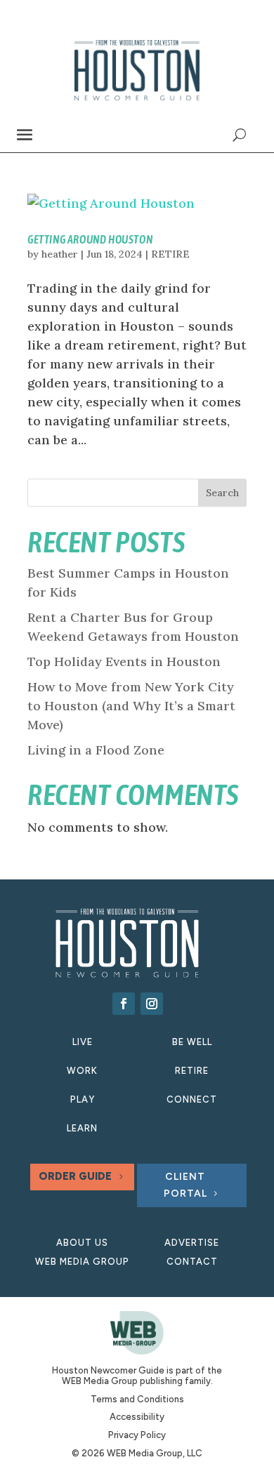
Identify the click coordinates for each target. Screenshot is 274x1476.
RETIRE (170, 254)
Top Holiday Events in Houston (124, 661)
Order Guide (75, 1176)
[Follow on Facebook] (123, 1003)
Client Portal (185, 1185)
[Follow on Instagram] (152, 1003)
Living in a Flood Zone (95, 750)
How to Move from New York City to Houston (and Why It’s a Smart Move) (131, 706)
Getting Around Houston (89, 239)
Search (222, 492)
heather (59, 254)
